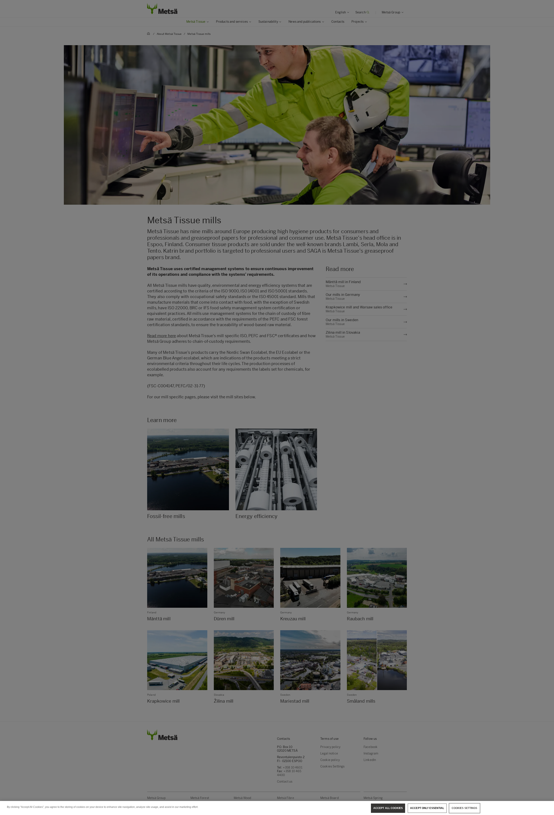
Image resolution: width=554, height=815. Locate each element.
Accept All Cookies (388, 808)
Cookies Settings (464, 808)
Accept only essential (427, 808)
